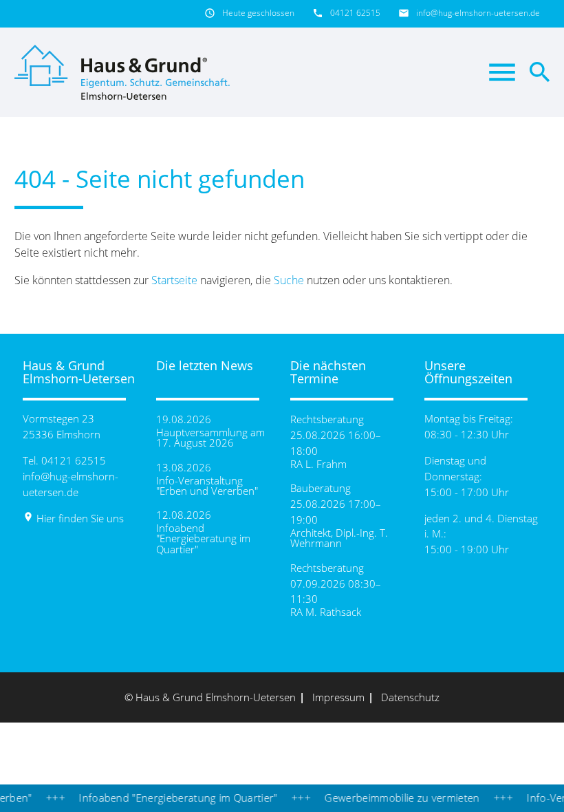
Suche (289, 280)
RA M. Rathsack (325, 612)
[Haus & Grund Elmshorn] (124, 72)
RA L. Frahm (318, 464)
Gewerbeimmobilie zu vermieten (393, 797)
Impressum (338, 697)
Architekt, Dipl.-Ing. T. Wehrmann (339, 538)
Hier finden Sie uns (73, 518)
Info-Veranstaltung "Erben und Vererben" (207, 486)
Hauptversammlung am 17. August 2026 (210, 437)
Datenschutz (410, 697)
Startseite (174, 280)
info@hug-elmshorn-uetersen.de (478, 13)
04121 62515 (355, 13)
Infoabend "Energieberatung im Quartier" (203, 539)
